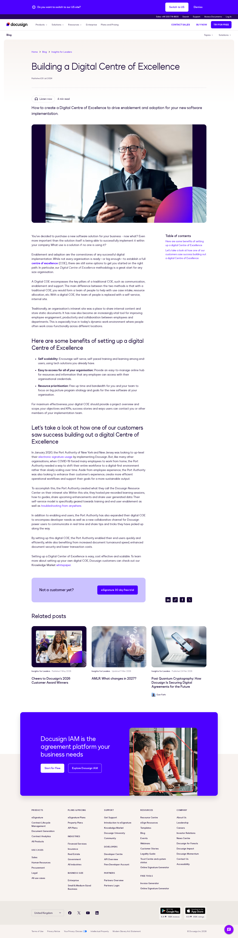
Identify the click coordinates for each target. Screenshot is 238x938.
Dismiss (198, 7)
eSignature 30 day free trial (117, 590)
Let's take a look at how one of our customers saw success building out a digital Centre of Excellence (185, 254)
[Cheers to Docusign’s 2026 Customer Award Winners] (59, 646)
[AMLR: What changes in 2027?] (119, 646)
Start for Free (52, 768)
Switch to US (176, 7)
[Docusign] (17, 25)
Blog (44, 51)
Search (185, 16)
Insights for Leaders (61, 51)
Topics (207, 35)
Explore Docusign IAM (85, 768)
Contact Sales (180, 24)
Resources (73, 24)
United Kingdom (43, 913)
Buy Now (201, 24)
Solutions (57, 24)
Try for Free (221, 24)
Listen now (46, 99)
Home (35, 51)
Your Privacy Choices (73, 931)
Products (40, 24)
